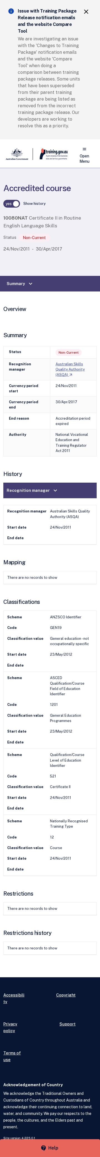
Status (9, 237)
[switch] (11, 204)
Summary (20, 283)
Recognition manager (33, 490)
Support (67, 1024)
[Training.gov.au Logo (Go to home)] (50, 154)
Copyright (66, 995)
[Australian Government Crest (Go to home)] (18, 154)
